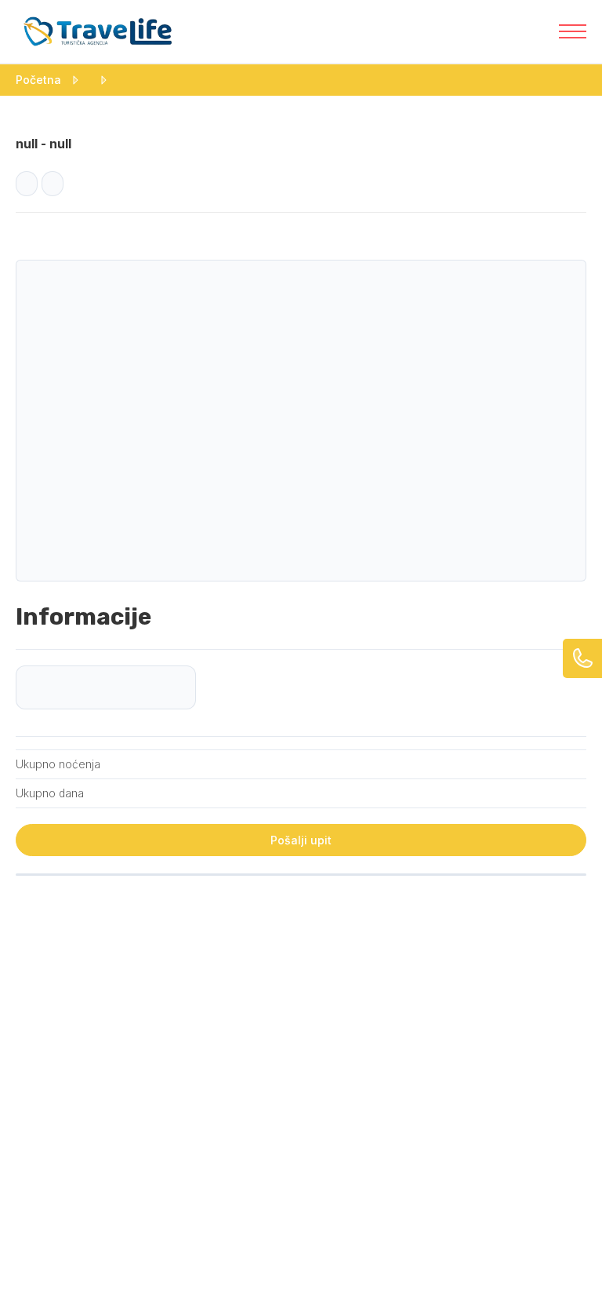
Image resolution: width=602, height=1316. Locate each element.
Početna (38, 79)
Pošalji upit (301, 840)
